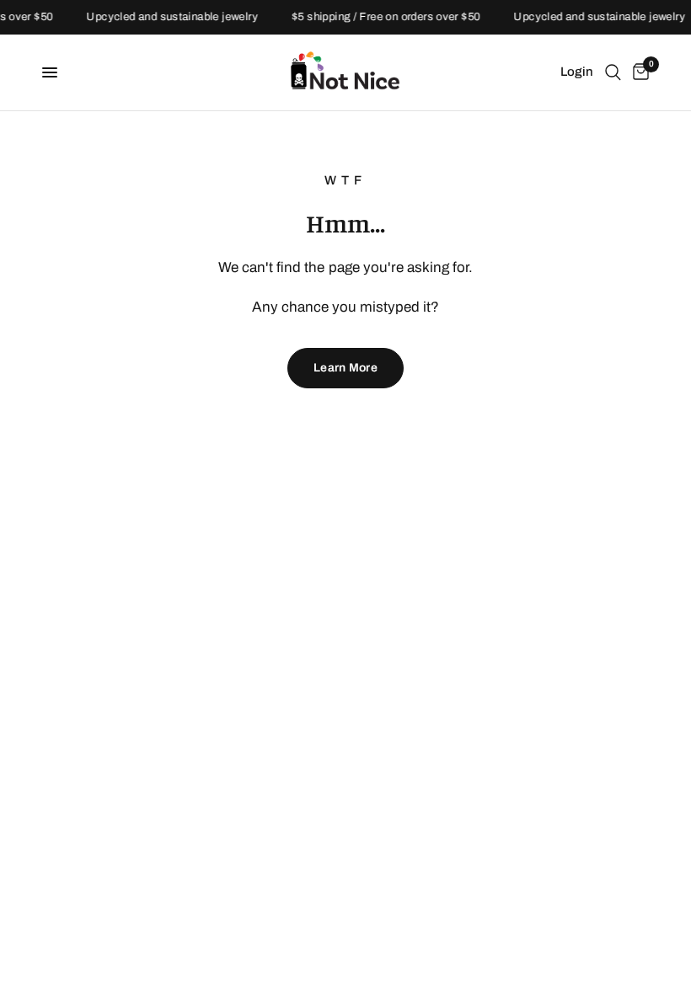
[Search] (613, 72)
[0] (638, 72)
